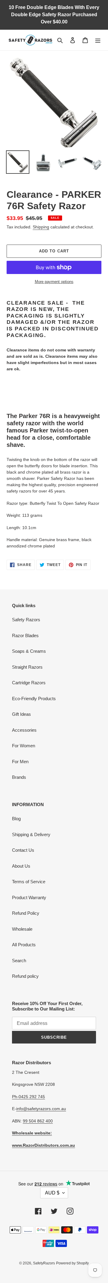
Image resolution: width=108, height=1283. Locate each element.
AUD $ (52, 1192)
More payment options (54, 281)
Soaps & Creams (29, 651)
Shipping (41, 226)
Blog (16, 818)
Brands (19, 777)
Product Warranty (29, 897)
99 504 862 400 (38, 1121)
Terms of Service (28, 881)
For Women (23, 745)
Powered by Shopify (72, 1263)
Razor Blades (25, 635)
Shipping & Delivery (31, 834)
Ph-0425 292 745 (28, 1096)
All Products (24, 944)
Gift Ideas (21, 714)
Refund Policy (25, 913)
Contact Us (23, 850)
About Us (21, 866)
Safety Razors (26, 619)
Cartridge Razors (29, 682)
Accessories (24, 730)
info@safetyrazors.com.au (41, 1108)
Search (19, 960)
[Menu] (98, 40)
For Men (20, 761)
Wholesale (22, 929)
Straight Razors (27, 667)
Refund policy (25, 976)
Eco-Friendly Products (34, 698)
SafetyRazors (44, 1263)
